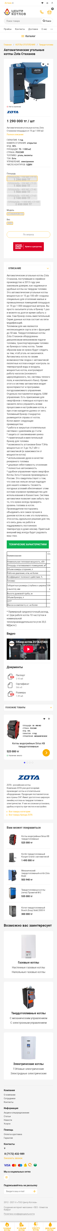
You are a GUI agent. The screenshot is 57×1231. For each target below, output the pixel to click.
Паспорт (20, 675)
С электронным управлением (28, 1022)
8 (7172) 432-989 (14, 1153)
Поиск (48, 21)
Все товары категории (19, 811)
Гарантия (8, 1138)
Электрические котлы (28, 1064)
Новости (8, 1120)
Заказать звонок (13, 1158)
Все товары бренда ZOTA (20, 815)
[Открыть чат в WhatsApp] (21, 3)
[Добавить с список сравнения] (49, 718)
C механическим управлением (28, 1018)
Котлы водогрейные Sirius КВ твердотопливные (28, 745)
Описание (14, 268)
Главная (8, 45)
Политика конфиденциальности (19, 1214)
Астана (8, 3)
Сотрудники (9, 1098)
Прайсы (8, 29)
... (51, 28)
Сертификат (22, 684)
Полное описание (15, 134)
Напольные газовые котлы (28, 972)
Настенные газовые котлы (28, 967)
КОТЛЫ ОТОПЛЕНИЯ (25, 45)
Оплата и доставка (13, 1134)
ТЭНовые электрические (28, 1068)
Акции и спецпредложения (16, 1113)
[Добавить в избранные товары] (44, 718)
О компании (9, 1095)
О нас (44, 29)
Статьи (7, 1116)
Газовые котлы (28, 962)
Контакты (20, 29)
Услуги (7, 1124)
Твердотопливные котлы (28, 1013)
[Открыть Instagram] (27, 3)
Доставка (33, 29)
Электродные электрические (29, 1073)
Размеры (21, 692)
